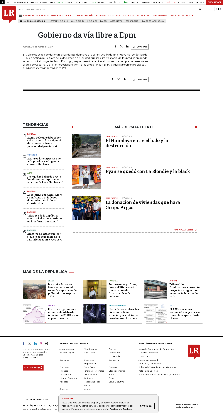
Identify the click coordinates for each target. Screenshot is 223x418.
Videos (87, 389)
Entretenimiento (117, 305)
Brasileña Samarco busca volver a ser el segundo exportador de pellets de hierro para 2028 (62, 290)
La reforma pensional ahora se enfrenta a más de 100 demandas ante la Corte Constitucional (44, 199)
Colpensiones (77, 21)
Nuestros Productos (148, 352)
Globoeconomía (117, 371)
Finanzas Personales (94, 371)
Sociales (63, 389)
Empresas (64, 367)
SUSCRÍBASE (214, 2)
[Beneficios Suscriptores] (209, 9)
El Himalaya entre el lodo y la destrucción (137, 143)
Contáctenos (145, 356)
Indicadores (65, 374)
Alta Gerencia (90, 349)
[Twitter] (121, 46)
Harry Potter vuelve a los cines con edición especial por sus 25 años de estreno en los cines (124, 314)
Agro (30, 173)
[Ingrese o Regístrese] (218, 9)
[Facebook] (115, 46)
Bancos (103, 21)
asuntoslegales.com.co (34, 405)
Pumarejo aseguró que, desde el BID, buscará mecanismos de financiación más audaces (123, 290)
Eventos (113, 367)
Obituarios (89, 378)
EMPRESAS (57, 15)
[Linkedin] (127, 46)
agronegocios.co (57, 405)
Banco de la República (153, 21)
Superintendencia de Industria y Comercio (159, 374)
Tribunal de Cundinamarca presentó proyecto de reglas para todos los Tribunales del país (184, 290)
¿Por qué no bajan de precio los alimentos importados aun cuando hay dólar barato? (45, 179)
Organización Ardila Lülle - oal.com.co (187, 405)
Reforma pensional (58, 21)
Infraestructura (91, 374)
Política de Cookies (121, 409)
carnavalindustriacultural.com (37, 409)
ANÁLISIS (121, 15)
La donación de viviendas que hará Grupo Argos (143, 205)
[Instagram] (42, 344)
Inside (112, 374)
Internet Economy (68, 378)
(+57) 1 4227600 (31, 357)
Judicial (173, 281)
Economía (114, 360)
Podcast (63, 382)
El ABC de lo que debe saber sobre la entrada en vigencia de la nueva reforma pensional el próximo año (44, 142)
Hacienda (31, 212)
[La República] (9, 14)
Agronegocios (66, 349)
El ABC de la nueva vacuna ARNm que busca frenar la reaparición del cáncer (184, 314)
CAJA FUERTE (159, 15)
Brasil (51, 281)
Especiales (89, 367)
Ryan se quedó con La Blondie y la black (148, 171)
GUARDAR (141, 47)
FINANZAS (28, 15)
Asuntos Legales (67, 352)
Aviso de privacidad (148, 360)
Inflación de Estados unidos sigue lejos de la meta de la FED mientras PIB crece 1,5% (44, 236)
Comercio (32, 155)
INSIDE (190, 15)
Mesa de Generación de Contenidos (156, 349)
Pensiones (92, 21)
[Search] (200, 9)
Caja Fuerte (90, 352)
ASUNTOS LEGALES (139, 15)
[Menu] (20, 16)
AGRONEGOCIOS (104, 15)
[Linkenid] (36, 344)
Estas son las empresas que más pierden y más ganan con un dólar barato (44, 161)
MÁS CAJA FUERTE (183, 229)
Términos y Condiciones (150, 363)
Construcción (132, 21)
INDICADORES (176, 15)
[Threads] (48, 344)
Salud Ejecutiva (116, 382)
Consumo (64, 360)
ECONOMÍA (42, 15)
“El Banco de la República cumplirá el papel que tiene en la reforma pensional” (44, 218)
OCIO (68, 15)
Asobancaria (116, 21)
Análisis (112, 349)
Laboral (31, 134)
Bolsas (51, 305)
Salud (172, 305)
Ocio (111, 378)
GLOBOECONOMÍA (83, 15)
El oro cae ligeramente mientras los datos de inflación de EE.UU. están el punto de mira (63, 314)
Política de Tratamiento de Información (158, 367)
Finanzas (63, 371)
